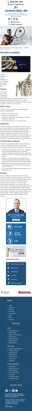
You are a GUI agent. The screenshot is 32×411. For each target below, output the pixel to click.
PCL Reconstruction (14, 376)
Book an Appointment (17, 4)
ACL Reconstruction (14, 338)
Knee (16, 241)
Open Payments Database (11, 403)
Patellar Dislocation (14, 331)
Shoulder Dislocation (14, 368)
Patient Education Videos (18, 264)
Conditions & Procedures (17, 47)
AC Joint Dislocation (14, 372)
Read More (21, 253)
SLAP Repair (12, 374)
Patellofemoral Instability (15, 335)
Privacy (17, 399)
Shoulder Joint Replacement (16, 348)
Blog (10, 315)
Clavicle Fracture (13, 354)
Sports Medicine (17, 234)
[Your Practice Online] (9, 406)
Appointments (12, 313)
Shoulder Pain (12, 358)
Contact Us (11, 319)
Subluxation (12, 360)
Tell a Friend (14, 401)
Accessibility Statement (11, 402)
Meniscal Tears (12, 333)
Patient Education (16, 24)
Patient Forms (15, 22)
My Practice (12, 307)
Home (1, 47)
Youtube (17, 19)
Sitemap (22, 399)
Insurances (14, 279)
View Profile (16, 220)
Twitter (11, 19)
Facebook (9, 19)
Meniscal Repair (13, 342)
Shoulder (26, 47)
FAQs (10, 317)
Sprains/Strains (12, 366)
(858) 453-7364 (16, 2)
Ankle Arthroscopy (13, 378)
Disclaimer (12, 399)
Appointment (14, 271)
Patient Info (7, 47)
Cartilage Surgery (13, 340)
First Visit (13, 275)
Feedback (7, 401)
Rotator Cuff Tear (13, 356)
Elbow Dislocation (13, 370)
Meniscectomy (12, 337)
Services (11, 309)
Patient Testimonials (16, 283)
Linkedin (14, 19)
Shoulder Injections (13, 350)
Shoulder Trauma (13, 352)
